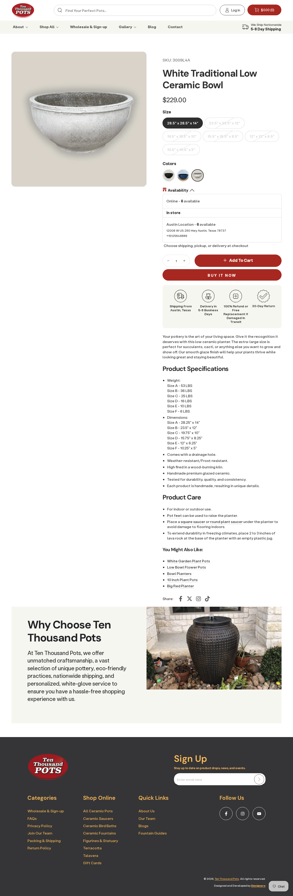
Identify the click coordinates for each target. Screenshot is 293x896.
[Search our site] (59, 10)
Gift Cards (92, 862)
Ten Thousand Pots (227, 878)
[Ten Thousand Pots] (48, 778)
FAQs (32, 818)
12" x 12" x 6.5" (262, 136)
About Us (146, 810)
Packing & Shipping (44, 840)
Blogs (143, 825)
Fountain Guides (152, 833)
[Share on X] (189, 598)
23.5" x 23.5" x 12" (224, 123)
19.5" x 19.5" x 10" (182, 136)
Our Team (146, 818)
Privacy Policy (39, 825)
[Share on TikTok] (207, 598)
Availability (178, 190)
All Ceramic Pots (98, 810)
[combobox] (133, 10)
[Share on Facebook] (180, 598)
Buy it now (222, 275)
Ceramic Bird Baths (99, 825)
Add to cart (241, 260)
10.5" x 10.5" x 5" (181, 149)
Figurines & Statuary (100, 840)
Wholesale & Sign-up (45, 810)
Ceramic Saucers (98, 818)
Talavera (90, 855)
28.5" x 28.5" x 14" (182, 123)
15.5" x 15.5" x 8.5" (223, 136)
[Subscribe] (259, 779)
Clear (209, 10)
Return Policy (39, 847)
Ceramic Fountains (99, 833)
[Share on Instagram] (198, 598)
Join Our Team (39, 833)
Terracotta (92, 847)
